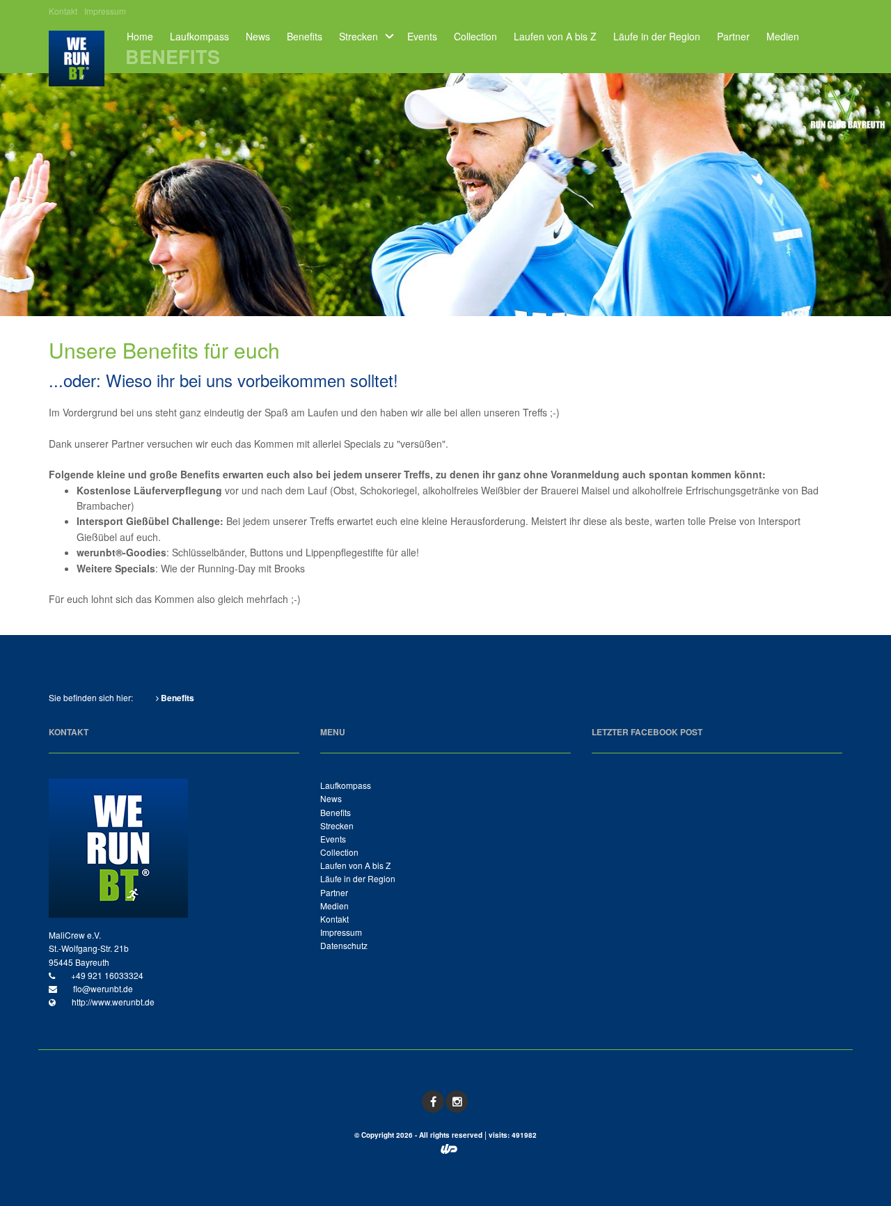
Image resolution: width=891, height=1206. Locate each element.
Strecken (358, 36)
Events (422, 36)
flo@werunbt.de (102, 988)
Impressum (105, 11)
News (258, 36)
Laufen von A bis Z (555, 36)
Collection (475, 36)
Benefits (304, 36)
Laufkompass (199, 36)
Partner (733, 36)
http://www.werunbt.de (112, 1002)
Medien (782, 36)
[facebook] (433, 1101)
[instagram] (457, 1101)
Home (140, 36)
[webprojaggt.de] (449, 1150)
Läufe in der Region (656, 36)
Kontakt (63, 11)
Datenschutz (344, 945)
